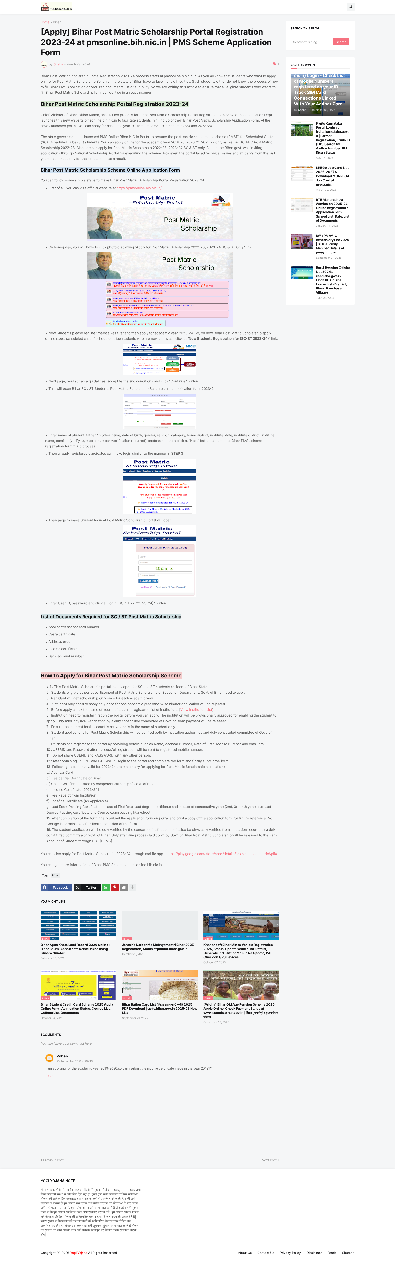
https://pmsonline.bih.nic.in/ (139, 188)
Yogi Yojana (78, 1253)
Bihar (57, 22)
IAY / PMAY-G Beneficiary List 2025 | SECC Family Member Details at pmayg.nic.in (332, 244)
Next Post (269, 1160)
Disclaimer (314, 1253)
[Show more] (132, 887)
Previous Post (53, 1160)
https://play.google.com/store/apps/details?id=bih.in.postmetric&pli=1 (222, 854)
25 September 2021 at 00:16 (74, 1061)
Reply (49, 1075)
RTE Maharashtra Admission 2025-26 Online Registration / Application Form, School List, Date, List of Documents (332, 210)
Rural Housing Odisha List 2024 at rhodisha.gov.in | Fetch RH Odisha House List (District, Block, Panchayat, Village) (333, 280)
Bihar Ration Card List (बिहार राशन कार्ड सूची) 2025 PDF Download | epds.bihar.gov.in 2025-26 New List (159, 1008)
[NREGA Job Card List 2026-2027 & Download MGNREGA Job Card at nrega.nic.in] (302, 173)
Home (45, 22)
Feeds (332, 1253)
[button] (351, 7)
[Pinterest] (115, 887)
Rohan (62, 1056)
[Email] (124, 887)
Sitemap (348, 1253)
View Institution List (196, 709)
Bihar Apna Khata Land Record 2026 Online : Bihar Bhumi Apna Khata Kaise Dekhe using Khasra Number (75, 949)
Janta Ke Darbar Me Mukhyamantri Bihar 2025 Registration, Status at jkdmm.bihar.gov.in (158, 947)
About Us (245, 1253)
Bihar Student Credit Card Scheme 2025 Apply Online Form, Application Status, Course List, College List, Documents (77, 1008)
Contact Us (265, 1253)
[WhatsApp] (106, 887)
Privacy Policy (290, 1253)
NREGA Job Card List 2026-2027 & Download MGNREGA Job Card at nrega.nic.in (332, 176)
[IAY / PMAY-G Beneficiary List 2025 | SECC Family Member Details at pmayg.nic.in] (302, 241)
